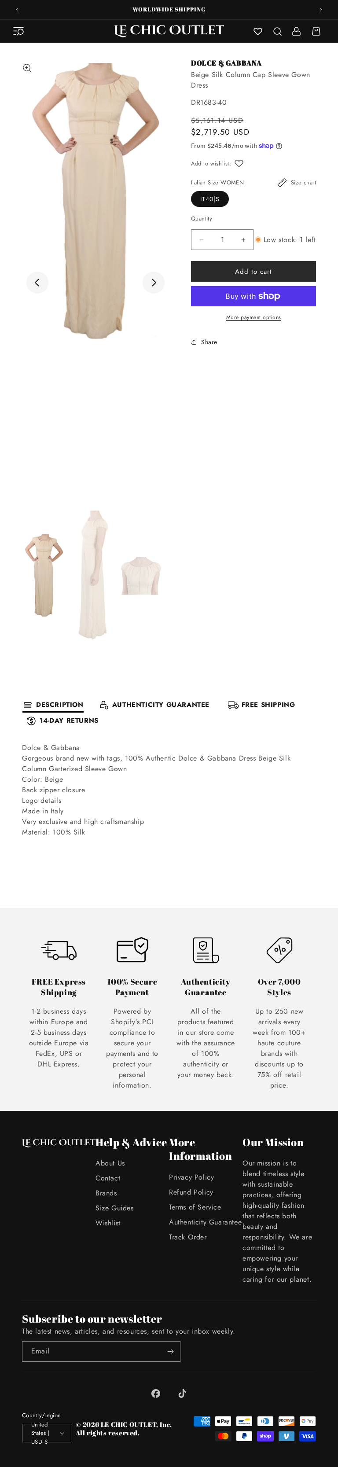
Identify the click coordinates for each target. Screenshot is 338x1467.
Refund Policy (191, 1192)
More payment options (253, 317)
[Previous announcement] (17, 9)
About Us (110, 1163)
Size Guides (115, 1208)
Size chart (303, 182)
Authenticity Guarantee (205, 1222)
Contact (108, 1178)
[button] (18, 31)
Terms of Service (195, 1207)
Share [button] (209, 342)
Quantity (201, 218)
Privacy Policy (191, 1177)
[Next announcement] (321, 9)
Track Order (188, 1237)
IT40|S (210, 199)
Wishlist (108, 1223)
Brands (106, 1193)
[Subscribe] (170, 1351)
